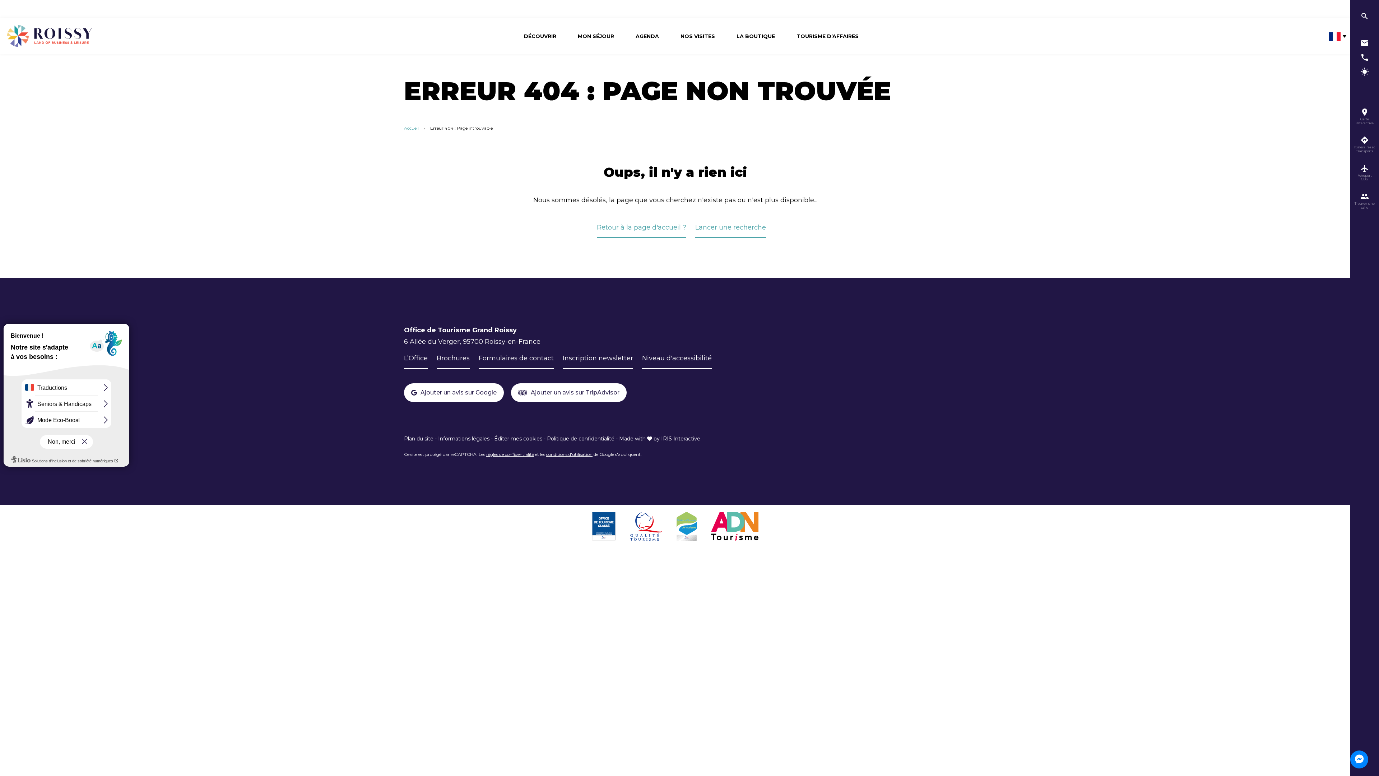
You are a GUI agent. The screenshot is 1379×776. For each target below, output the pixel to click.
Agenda (647, 36)
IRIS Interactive (680, 438)
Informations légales (463, 438)
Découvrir (540, 36)
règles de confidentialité (510, 454)
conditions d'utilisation (569, 454)
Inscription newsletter (598, 358)
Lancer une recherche (730, 227)
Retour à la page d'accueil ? (641, 227)
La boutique (756, 36)
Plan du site (418, 438)
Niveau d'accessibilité (677, 358)
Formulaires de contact (516, 358)
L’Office (416, 358)
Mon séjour (596, 36)
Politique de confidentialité (580, 438)
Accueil (411, 128)
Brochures (453, 358)
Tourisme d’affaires (828, 36)
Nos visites (698, 36)
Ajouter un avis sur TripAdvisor (575, 392)
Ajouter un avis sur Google (459, 392)
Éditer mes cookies (518, 438)
